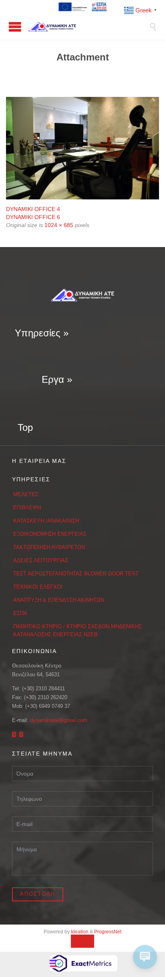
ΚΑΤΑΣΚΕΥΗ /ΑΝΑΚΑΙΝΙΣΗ (46, 521)
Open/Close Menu (15, 27)
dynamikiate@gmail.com (58, 720)
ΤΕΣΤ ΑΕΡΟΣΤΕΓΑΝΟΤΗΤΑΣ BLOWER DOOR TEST (76, 574)
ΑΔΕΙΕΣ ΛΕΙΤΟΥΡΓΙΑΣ (40, 560)
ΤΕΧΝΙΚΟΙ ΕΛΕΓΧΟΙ (37, 587)
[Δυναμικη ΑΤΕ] (88, 27)
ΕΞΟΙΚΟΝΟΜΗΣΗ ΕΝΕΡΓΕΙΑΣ (50, 534)
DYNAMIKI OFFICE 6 (33, 217)
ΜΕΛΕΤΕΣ (25, 494)
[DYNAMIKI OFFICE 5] (82, 148)
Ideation (80, 932)
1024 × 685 (58, 225)
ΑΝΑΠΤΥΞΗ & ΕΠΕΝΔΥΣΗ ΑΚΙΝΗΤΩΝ (58, 600)
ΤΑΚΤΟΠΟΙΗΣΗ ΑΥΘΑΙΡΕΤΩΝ (49, 547)
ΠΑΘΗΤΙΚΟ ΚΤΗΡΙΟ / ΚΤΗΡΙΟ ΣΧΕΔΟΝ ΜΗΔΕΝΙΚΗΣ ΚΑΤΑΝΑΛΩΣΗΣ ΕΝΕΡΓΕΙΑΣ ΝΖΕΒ (77, 630)
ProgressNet (107, 932)
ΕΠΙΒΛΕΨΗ (27, 508)
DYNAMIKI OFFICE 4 (33, 209)
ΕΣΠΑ (20, 613)
